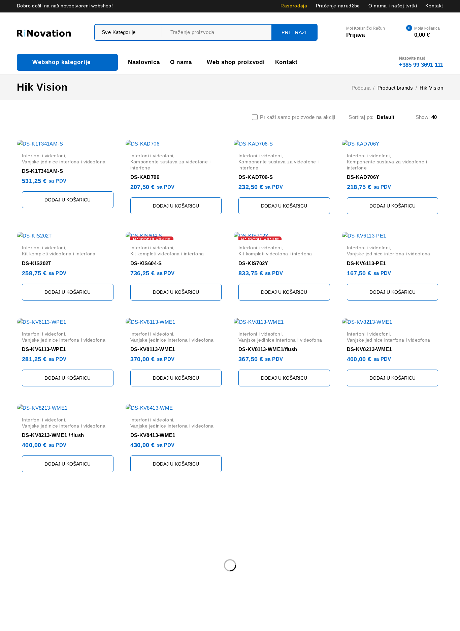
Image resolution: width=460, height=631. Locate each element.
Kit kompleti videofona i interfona (59, 253)
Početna (361, 88)
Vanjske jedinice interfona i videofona (63, 161)
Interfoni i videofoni (43, 155)
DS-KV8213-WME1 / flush (53, 435)
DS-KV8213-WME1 (369, 349)
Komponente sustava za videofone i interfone (170, 164)
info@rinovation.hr (38, 541)
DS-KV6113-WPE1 (44, 349)
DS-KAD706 (144, 177)
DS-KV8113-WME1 (152, 349)
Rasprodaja (294, 5)
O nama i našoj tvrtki (392, 5)
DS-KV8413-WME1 (152, 435)
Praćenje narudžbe (338, 5)
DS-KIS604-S (146, 263)
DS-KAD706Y (363, 177)
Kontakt (434, 5)
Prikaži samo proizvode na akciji (297, 117)
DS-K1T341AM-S (42, 171)
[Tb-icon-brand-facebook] (21, 567)
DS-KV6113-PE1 (366, 263)
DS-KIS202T (37, 263)
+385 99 (29, 551)
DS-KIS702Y (253, 263)
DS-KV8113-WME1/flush (267, 349)
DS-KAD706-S (255, 177)
